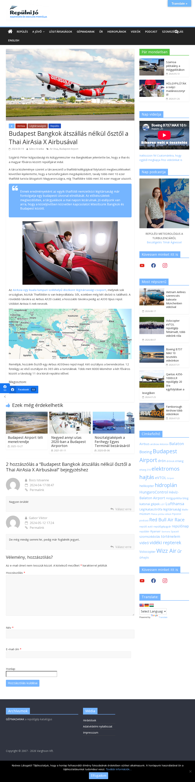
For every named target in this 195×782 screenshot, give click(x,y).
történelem (170, 536)
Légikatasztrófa (150, 509)
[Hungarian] (151, 605)
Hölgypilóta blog (177, 498)
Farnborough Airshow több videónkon (174, 410)
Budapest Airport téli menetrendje (25, 439)
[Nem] (190, 771)
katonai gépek (149, 504)
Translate (163, 617)
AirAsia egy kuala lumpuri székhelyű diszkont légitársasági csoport (59, 290)
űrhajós (144, 557)
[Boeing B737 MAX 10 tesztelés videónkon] (151, 347)
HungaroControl (153, 492)
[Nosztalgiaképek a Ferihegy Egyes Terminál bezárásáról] (114, 414)
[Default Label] (164, 580)
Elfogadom (98, 775)
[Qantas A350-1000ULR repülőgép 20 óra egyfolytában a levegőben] (151, 372)
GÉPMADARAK (15, 719)
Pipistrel (176, 513)
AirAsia (21, 126)
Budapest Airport (68, 148)
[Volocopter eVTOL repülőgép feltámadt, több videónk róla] (151, 319)
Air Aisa (54, 148)
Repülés (22, 31)
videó (144, 542)
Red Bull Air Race (167, 520)
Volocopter (147, 551)
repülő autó (146, 526)
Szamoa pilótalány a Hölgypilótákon (175, 65)
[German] (146, 605)
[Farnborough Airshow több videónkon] (151, 405)
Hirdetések (89, 720)
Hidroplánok (116, 31)
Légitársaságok (60, 31)
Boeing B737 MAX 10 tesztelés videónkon (174, 354)
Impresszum (90, 732)
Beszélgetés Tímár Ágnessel (164, 242)
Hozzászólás (15, 573)
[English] (141, 605)
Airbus (144, 444)
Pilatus (154, 514)
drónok (170, 461)
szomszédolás (149, 536)
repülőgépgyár (162, 526)
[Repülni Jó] (28, 6)
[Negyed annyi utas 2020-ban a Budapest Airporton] (70, 414)
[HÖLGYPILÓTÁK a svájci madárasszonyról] (151, 82)
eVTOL (160, 477)
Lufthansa (174, 503)
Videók (136, 31)
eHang (179, 461)
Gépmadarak (86, 31)
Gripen (170, 478)
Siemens (165, 531)
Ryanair (155, 531)
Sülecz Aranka (36, 148)
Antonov (164, 444)
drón (162, 460)
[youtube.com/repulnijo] (142, 580)
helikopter (146, 486)
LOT (163, 504)
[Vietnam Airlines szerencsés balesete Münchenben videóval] (151, 290)
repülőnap (180, 526)
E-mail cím (13, 649)
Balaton (176, 443)
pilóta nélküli (164, 514)
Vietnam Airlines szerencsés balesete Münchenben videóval (176, 299)
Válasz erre (123, 509)
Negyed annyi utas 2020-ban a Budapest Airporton (68, 441)
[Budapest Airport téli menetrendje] (27, 414)
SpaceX (175, 531)
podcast (144, 520)
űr (179, 551)
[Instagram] (164, 265)
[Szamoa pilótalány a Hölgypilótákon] (151, 60)
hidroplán (166, 485)
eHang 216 (145, 469)
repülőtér (144, 531)
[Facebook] (153, 265)
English (13, 40)
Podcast (151, 31)
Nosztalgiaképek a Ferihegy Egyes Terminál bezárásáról (112, 441)
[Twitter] (142, 265)
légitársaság (172, 509)
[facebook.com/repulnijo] (153, 580)
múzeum (144, 514)
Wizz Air (166, 551)
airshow (154, 444)
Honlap (10, 669)
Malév (185, 509)
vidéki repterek (165, 542)
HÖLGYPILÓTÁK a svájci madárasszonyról (176, 89)
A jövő (37, 31)
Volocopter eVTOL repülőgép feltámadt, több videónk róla (175, 328)
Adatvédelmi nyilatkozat (97, 726)
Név (10, 627)
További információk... (119, 769)
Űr (101, 31)
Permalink (37, 490)
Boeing (145, 451)
